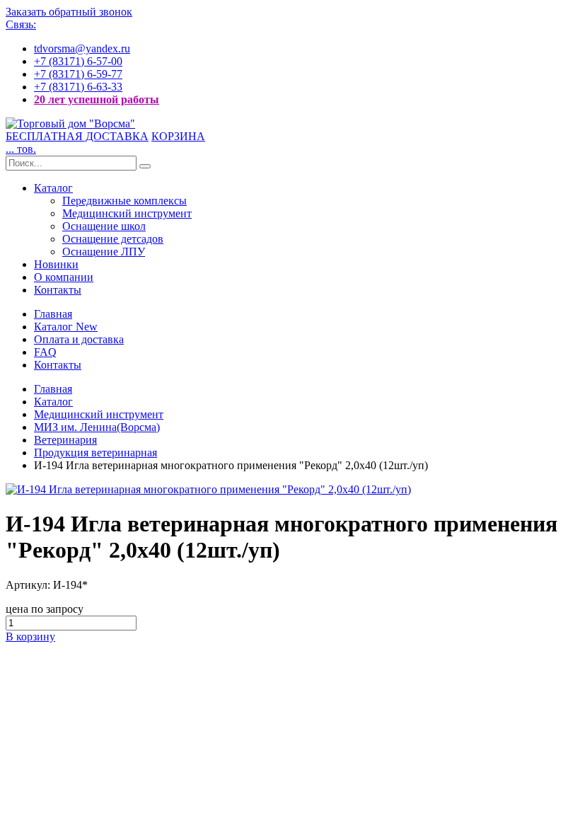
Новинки (56, 264)
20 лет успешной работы (96, 99)
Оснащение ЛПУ (103, 252)
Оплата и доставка (79, 339)
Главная (53, 314)
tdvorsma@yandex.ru (82, 48)
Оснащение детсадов (112, 239)
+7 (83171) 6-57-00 (78, 61)
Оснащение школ (104, 226)
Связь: (21, 24)
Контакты (57, 290)
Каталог (53, 188)
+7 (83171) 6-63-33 (78, 87)
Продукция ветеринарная (95, 453)
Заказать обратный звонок (69, 12)
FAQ (45, 352)
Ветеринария (65, 440)
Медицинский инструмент (127, 213)
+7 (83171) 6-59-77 (78, 74)
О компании (63, 277)
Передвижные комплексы (124, 201)
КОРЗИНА (178, 136)
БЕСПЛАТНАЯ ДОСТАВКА (77, 136)
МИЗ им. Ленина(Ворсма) (97, 427)
